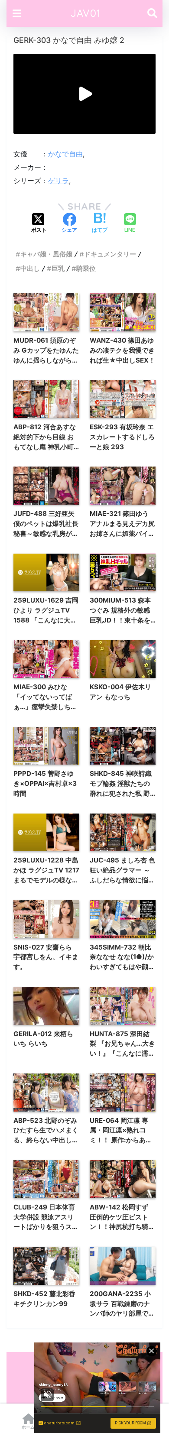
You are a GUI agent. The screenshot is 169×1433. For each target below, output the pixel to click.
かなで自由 (65, 153)
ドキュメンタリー (110, 254)
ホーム (28, 1427)
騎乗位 (86, 268)
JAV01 (86, 13)
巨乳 (58, 268)
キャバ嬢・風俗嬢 (46, 254)
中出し (30, 268)
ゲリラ (58, 180)
